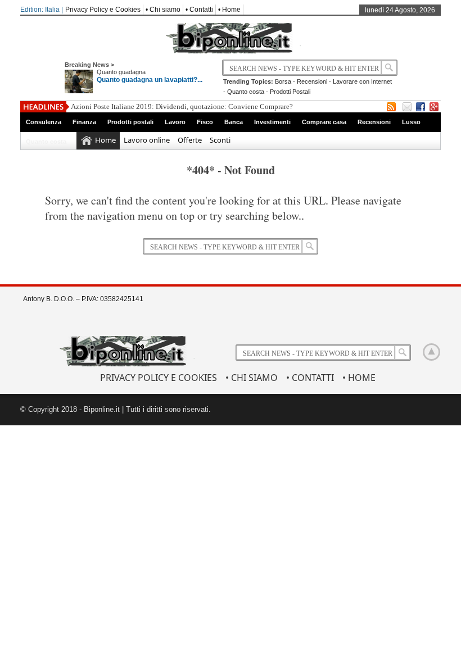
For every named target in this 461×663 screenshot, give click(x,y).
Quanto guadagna (121, 72)
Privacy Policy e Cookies (103, 9)
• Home (229, 9)
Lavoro (175, 122)
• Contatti (199, 9)
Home (105, 140)
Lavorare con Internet (362, 81)
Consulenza (43, 122)
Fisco (205, 122)
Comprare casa (324, 122)
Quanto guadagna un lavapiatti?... (149, 80)
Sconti (220, 140)
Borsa (283, 81)
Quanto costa (245, 91)
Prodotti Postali (290, 91)
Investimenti (272, 122)
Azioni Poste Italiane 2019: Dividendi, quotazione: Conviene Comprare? (182, 106)
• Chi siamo (163, 9)
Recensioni (312, 81)
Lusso (411, 122)
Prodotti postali (130, 122)
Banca (233, 122)
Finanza (84, 122)
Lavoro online (147, 140)
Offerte (190, 140)
